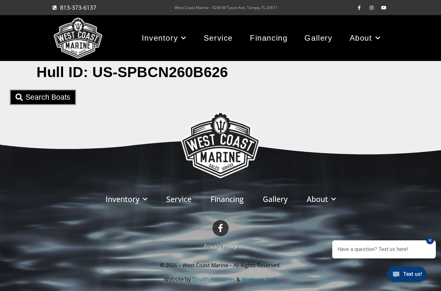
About (361, 38)
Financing (268, 38)
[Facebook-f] (220, 228)
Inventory (160, 38)
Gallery (318, 38)
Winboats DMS (259, 279)
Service (218, 38)
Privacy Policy (220, 246)
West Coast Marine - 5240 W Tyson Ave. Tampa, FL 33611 (226, 7)
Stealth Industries (214, 279)
